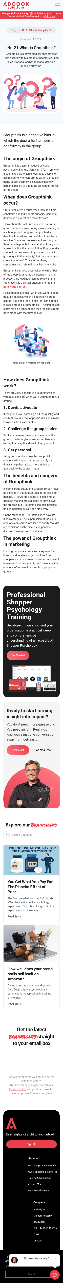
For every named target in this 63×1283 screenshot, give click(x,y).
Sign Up (31, 1144)
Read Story (14, 916)
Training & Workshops (39, 1178)
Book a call (18, 750)
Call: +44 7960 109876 (45, 1228)
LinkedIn (37, 1240)
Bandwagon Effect (14, 286)
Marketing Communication (42, 1165)
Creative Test (35, 1184)
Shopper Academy (42, 1215)
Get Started (18, 655)
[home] (16, 5)
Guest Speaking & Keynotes (42, 1171)
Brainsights (39, 1209)
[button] (57, 5)
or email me (43, 750)
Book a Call (39, 1222)
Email (36, 1234)
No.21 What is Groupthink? (36, 30)
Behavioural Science (38, 1190)
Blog (13, 30)
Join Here (49, 16)
